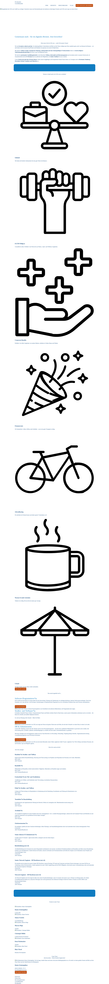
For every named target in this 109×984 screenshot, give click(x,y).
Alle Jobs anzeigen (19, 749)
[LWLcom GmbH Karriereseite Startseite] (23, 5)
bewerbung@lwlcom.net (20, 970)
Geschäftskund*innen (42, 52)
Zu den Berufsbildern (20, 706)
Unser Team (54, 956)
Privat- (33, 52)
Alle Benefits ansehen (20, 689)
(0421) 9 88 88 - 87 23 (20, 968)
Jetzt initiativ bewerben (84, 5)
